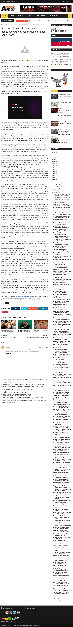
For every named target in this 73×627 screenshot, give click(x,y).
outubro (56, 185)
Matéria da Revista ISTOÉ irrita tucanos (62, 549)
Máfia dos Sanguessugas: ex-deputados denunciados (61, 569)
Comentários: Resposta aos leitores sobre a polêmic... (61, 473)
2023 (53, 158)
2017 (53, 169)
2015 (53, 173)
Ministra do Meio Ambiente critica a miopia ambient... (61, 406)
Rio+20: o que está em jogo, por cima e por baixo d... (62, 355)
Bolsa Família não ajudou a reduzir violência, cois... (61, 311)
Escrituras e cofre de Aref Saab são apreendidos (62, 375)
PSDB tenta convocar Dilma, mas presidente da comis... (61, 389)
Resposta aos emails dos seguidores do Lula (60, 563)
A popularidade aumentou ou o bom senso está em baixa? (62, 198)
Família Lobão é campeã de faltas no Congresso (61, 233)
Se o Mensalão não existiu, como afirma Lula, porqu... (61, 250)
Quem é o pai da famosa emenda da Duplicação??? (61, 531)
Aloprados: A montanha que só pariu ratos (62, 256)
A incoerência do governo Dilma (62, 214)
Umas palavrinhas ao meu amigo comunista (60, 358)
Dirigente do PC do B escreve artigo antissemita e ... (61, 208)
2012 (53, 179)
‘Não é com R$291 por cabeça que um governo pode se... (61, 521)
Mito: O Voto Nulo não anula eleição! (61, 253)
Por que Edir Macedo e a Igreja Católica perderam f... (62, 201)
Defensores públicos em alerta (62, 500)
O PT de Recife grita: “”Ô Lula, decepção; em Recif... (62, 456)
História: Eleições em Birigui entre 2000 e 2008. (61, 285)
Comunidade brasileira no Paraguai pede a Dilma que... (62, 230)
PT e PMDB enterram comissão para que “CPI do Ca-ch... (62, 378)
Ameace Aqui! (54, 16)
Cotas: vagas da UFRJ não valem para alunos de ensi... (62, 280)
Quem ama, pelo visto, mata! (61, 404)
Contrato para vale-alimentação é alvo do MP (61, 541)
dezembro (57, 181)
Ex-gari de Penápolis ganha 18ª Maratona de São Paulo (62, 325)
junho (55, 192)
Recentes (54, 91)
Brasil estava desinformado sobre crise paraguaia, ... (61, 266)
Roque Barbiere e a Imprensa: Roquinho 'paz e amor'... (61, 243)
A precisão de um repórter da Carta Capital (61, 368)
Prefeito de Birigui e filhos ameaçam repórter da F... (61, 479)
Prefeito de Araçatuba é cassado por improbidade (61, 226)
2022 (53, 160)
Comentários (68, 91)
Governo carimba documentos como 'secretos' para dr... (62, 328)
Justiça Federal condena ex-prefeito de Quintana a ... (61, 527)
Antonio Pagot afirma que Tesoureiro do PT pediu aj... (61, 586)
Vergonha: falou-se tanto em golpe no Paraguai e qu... (61, 195)
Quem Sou (12, 16)
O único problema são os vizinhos (60, 220)
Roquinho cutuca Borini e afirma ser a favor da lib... (61, 291)
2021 (53, 162)
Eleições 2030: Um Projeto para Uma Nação (41, 331)
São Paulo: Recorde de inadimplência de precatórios (62, 566)
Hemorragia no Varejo (21, 20)
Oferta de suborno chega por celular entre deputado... (61, 576)
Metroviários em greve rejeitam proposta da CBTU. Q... (62, 382)
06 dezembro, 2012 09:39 (43, 347)
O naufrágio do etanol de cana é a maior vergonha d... (62, 401)
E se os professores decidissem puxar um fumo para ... (62, 493)
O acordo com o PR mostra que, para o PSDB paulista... (62, 489)
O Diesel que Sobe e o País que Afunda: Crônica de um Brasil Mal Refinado (64, 123)
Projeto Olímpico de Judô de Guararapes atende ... (61, 301)
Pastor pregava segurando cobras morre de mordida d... (62, 556)
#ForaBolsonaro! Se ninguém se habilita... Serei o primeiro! (24, 331)
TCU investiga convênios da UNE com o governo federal (61, 446)
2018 (53, 167)
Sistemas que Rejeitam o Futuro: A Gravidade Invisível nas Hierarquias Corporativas (64, 96)
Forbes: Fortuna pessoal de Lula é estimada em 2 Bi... (62, 410)
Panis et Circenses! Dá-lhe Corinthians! (60, 345)
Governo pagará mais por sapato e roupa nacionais (61, 331)
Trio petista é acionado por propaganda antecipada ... (61, 396)
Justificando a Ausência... (60, 399)
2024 (53, 156)
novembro (57, 183)
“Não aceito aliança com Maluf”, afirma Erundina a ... (61, 318)
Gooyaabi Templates (27, 625)
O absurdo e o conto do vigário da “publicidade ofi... (62, 469)
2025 (53, 154)
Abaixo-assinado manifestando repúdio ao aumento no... (62, 559)
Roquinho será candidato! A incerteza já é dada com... (61, 393)
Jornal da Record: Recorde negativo (60, 433)
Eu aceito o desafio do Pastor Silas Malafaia (61, 341)
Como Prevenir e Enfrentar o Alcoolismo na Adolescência (7, 331)
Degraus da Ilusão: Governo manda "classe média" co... (61, 486)
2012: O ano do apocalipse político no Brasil (60, 546)
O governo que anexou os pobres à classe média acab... (62, 524)
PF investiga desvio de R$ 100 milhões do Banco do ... (61, 440)
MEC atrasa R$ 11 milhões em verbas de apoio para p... (61, 463)
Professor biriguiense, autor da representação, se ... (62, 260)
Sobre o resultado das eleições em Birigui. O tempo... (62, 240)
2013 (53, 177)
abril (55, 598)
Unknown (8, 347)
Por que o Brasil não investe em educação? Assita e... (62, 420)
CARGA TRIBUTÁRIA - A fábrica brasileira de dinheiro (62, 513)
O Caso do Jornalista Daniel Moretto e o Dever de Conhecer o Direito (64, 141)
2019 (53, 165)
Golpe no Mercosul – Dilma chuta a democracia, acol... (61, 205)
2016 (53, 171)
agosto (56, 189)
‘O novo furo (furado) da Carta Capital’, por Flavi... (62, 430)
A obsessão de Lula (58, 544)
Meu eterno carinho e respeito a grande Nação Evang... (62, 321)
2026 (53, 152)
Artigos (31, 16)
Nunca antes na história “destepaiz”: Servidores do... (61, 305)
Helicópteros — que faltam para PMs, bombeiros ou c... (61, 476)
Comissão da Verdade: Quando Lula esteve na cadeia (62, 579)
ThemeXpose (13, 625)
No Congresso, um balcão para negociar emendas (62, 335)
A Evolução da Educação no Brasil (60, 509)
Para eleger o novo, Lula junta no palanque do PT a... (62, 338)
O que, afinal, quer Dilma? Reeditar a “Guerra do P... (61, 236)
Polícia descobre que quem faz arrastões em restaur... (62, 386)
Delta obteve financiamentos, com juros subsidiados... (62, 453)
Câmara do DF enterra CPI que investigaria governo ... (62, 466)
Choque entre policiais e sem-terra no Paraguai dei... (61, 351)
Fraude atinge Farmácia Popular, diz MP (60, 572)
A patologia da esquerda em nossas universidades (61, 413)
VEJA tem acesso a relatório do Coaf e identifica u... (62, 553)
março (56, 600)
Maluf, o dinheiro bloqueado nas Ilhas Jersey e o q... (61, 308)
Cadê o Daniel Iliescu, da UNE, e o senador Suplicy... (62, 371)
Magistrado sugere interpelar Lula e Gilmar (62, 537)
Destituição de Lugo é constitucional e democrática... (59, 276)
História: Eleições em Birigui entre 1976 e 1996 (61, 288)
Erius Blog (31, 60)
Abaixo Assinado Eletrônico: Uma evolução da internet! (61, 436)
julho (55, 191)
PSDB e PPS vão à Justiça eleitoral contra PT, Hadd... (61, 582)
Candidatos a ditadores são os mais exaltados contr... (62, 263)
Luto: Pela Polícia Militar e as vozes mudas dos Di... (61, 223)
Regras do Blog (42, 16)
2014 (53, 175)
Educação (7, 24)
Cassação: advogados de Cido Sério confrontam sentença (61, 216)
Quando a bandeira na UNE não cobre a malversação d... (62, 272)
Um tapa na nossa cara (59, 282)
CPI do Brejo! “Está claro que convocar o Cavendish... (61, 361)
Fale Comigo (22, 16)
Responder (8, 353)
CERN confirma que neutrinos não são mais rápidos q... (61, 443)
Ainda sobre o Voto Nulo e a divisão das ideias (61, 246)
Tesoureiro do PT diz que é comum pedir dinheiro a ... (61, 592)
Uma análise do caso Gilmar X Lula (61, 506)
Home (4, 16)
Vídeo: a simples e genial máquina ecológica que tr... (61, 503)
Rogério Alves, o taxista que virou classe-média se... (61, 483)
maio (55, 596)
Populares (61, 91)
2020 (53, 164)
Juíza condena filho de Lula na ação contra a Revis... (61, 416)
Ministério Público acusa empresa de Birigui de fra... (61, 295)
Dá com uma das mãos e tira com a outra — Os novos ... (61, 589)
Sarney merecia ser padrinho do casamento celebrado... (62, 315)
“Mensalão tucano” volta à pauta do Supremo (61, 534)
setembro (57, 187)
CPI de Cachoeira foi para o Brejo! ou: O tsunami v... (61, 365)
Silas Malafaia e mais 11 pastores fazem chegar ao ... (62, 298)
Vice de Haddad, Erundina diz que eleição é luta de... (61, 348)
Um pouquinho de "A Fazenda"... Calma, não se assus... (61, 517)
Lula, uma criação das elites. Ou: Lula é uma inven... (61, 450)
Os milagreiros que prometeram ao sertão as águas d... (61, 497)
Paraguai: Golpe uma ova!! (60, 269)
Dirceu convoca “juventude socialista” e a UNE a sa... (61, 426)
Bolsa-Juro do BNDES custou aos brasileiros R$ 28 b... (62, 460)
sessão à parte (57, 66)
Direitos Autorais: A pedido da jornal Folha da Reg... (61, 211)
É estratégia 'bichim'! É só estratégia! (60, 423)
